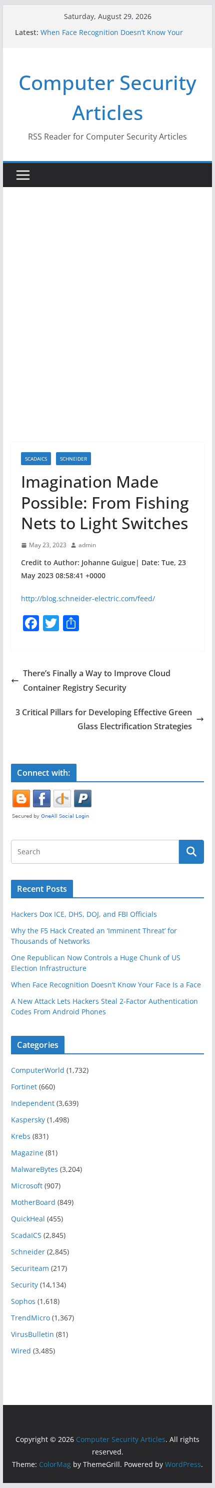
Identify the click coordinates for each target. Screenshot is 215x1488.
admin (87, 545)
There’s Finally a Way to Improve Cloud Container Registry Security (96, 680)
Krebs (20, 1136)
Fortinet (24, 1086)
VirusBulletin (32, 1334)
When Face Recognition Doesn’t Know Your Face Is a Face (106, 984)
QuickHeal (28, 1218)
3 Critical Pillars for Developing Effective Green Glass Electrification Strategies (104, 719)
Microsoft (26, 1185)
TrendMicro (30, 1317)
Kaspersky (28, 1119)
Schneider (73, 458)
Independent (32, 1103)
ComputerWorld (37, 1070)
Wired (21, 1350)
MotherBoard (33, 1202)
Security (24, 1284)
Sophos (23, 1301)
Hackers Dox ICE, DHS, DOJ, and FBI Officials (84, 914)
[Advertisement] (107, 299)
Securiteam (30, 1268)
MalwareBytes (34, 1169)
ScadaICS (36, 458)
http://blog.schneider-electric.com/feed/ (88, 598)
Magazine (27, 1152)
